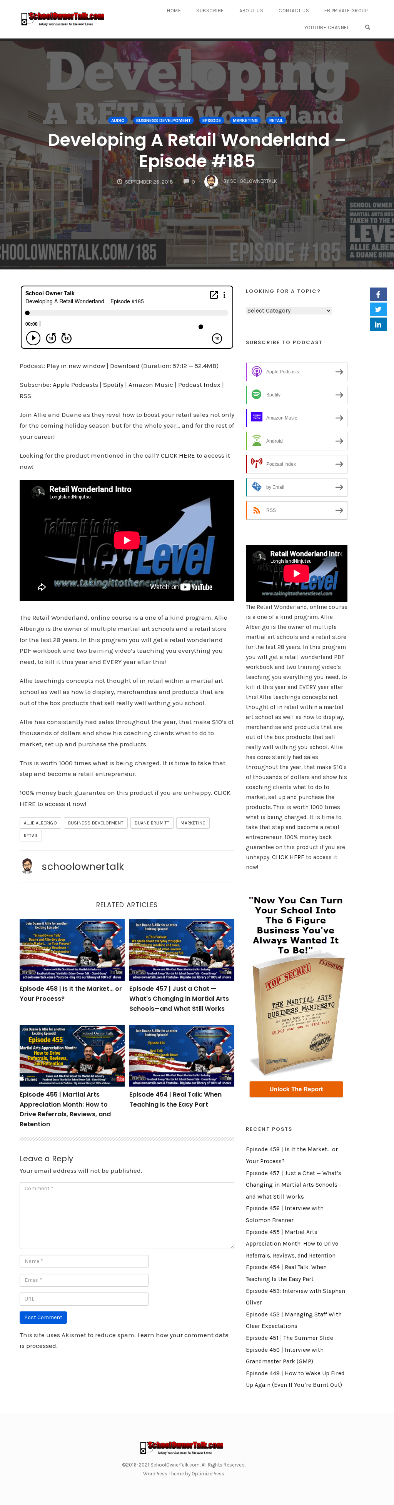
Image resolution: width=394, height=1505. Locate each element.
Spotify (113, 384)
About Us (251, 10)
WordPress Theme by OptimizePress (183, 1474)
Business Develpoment (163, 120)
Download (125, 366)
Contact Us (294, 10)
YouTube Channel (327, 27)
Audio (118, 120)
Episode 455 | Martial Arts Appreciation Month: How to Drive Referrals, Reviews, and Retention (292, 1244)
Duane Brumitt (152, 823)
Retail (276, 120)
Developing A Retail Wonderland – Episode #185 (197, 150)
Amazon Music (151, 384)
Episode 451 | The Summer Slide (289, 1337)
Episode (211, 120)
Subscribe (210, 10)
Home (174, 10)
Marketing (245, 120)
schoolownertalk (83, 866)
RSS (25, 396)
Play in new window (76, 366)
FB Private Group (345, 10)
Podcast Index (199, 384)
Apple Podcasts (75, 384)
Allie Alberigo (40, 823)
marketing (192, 823)
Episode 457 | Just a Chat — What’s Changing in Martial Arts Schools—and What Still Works (179, 998)
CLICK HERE (178, 455)
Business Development (96, 823)
